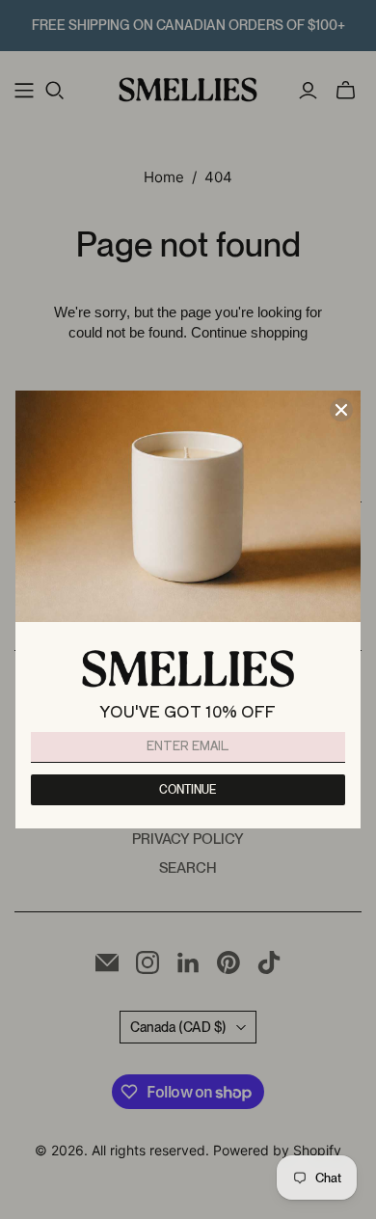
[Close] (341, 409)
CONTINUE (187, 790)
